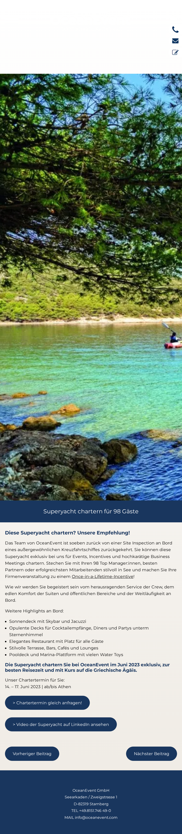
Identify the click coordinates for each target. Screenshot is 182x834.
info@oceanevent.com (96, 817)
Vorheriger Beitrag (32, 753)
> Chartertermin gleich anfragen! (47, 702)
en (174, 18)
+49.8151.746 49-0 (95, 810)
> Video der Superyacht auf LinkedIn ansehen (61, 724)
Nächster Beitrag (151, 753)
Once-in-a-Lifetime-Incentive (102, 576)
